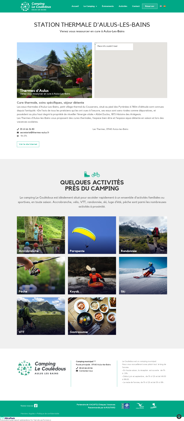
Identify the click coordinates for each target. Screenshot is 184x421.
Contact (136, 6)
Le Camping (89, 6)
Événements (108, 6)
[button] (149, 6)
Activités (123, 6)
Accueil (75, 6)
